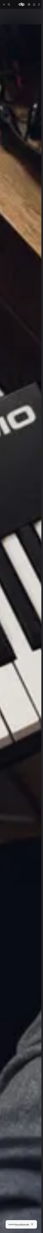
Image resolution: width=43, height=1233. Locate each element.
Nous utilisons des (22, 1224)
